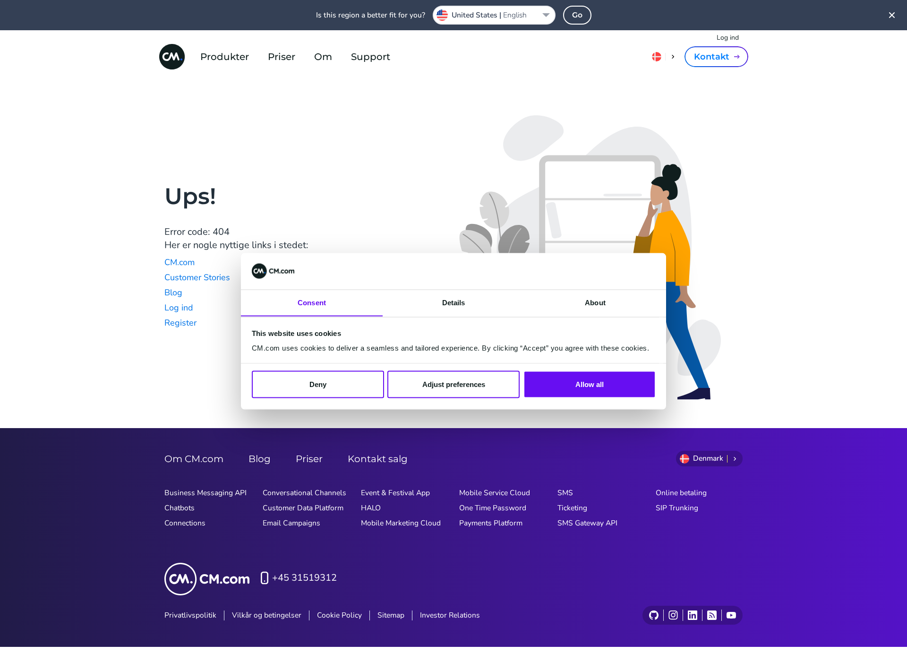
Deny (317, 384)
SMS (565, 493)
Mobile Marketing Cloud (401, 523)
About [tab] (595, 302)
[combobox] (494, 15)
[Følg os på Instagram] (673, 615)
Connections (184, 523)
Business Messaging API (205, 493)
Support (370, 56)
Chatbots (179, 508)
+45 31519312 (304, 577)
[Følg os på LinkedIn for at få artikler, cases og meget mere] (692, 615)
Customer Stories (197, 277)
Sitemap (390, 615)
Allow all (589, 384)
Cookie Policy (339, 615)
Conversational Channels (304, 493)
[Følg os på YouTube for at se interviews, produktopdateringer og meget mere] (731, 615)
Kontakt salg (378, 458)
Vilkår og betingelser (266, 615)
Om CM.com (193, 458)
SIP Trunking (677, 508)
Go (577, 14)
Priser (281, 56)
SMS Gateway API (587, 523)
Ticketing (572, 508)
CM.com (179, 262)
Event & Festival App (395, 493)
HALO (371, 508)
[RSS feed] (711, 615)
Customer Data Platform (303, 508)
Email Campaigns (291, 523)
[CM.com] (172, 56)
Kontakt (711, 57)
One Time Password (492, 508)
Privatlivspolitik (190, 615)
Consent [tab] (312, 302)
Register (180, 322)
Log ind (728, 37)
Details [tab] (453, 302)
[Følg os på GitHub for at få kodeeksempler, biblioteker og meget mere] (653, 615)
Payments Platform (490, 523)
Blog (173, 292)
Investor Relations (450, 615)
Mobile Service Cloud (494, 493)
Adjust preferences (453, 384)
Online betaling (681, 493)
